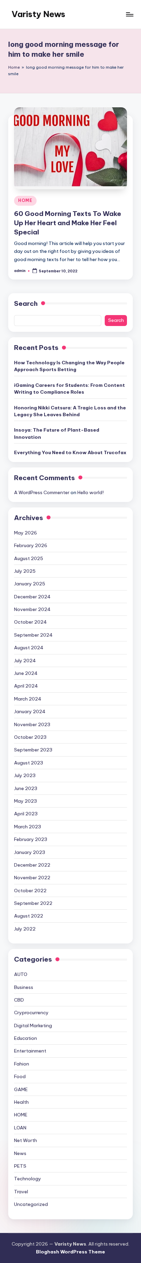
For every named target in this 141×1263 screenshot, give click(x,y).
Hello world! (90, 492)
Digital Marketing (33, 1025)
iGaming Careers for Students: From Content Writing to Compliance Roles (69, 388)
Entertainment (30, 1051)
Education (25, 1038)
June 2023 (25, 788)
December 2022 (32, 865)
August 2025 (28, 558)
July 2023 (25, 775)
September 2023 (33, 750)
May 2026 (25, 533)
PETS (20, 1166)
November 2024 (32, 609)
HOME (25, 200)
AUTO (20, 974)
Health (21, 1102)
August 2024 (28, 647)
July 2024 (25, 660)
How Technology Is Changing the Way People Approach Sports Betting (69, 365)
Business (23, 987)
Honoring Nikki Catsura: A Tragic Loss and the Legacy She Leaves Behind (70, 411)
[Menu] (129, 14)
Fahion (21, 1064)
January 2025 (29, 584)
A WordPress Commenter (41, 492)
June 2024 (26, 673)
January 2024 (30, 711)
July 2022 (25, 929)
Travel (21, 1192)
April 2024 (26, 686)
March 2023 (27, 827)
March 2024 (27, 699)
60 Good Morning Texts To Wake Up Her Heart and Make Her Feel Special (67, 222)
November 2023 (32, 724)
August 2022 (28, 916)
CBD (19, 1000)
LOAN (20, 1128)
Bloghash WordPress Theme (70, 1252)
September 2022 (33, 903)
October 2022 (30, 890)
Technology (27, 1179)
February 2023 (30, 839)
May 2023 (25, 801)
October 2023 (30, 737)
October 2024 (30, 622)
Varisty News (38, 14)
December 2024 (32, 597)
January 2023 (29, 852)
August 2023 (28, 763)
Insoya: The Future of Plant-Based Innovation (56, 433)
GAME (21, 1089)
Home (14, 67)
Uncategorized (31, 1204)
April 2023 (26, 814)
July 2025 (25, 571)
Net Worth (25, 1140)
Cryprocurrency (31, 1012)
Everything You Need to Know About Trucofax (70, 452)
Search (26, 303)
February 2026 (30, 545)
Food (20, 1076)
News (20, 1153)
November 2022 (32, 877)
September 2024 (33, 635)
